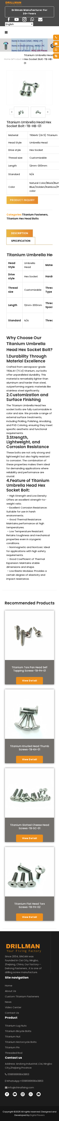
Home (7, 59)
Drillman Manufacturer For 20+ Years (30, 11)
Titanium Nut (12, 1036)
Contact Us (12, 1012)
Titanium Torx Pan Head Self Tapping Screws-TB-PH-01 (29, 669)
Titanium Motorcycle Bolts (21, 1042)
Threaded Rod (13, 1053)
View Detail (29, 680)
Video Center (13, 1007)
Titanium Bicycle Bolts (18, 1031)
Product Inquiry (22, 200)
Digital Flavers (37, 1115)
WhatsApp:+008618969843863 (25, 1081)
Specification (20, 241)
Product (17, 59)
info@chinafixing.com (21, 1087)
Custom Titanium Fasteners (22, 996)
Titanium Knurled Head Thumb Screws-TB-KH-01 (29, 747)
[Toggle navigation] (6, 32)
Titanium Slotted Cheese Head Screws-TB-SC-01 (29, 826)
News (8, 1002)
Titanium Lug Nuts (16, 1025)
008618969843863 (18, 1074)
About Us (10, 991)
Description (19, 233)
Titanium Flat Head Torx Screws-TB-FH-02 (29, 905)
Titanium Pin (12, 1047)
